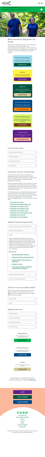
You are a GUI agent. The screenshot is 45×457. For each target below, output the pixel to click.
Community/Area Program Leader (19, 208)
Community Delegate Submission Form (23, 257)
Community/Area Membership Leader (20, 204)
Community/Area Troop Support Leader (21, 212)
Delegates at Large (17, 264)
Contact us (17, 198)
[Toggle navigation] (41, 3)
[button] (39, 3)
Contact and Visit (22, 415)
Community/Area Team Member (19, 217)
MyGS (9, 293)
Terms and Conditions (22, 424)
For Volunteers (8, 7)
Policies (22, 422)
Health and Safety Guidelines (22, 417)
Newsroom (22, 419)
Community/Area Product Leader (19, 206)
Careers (22, 421)
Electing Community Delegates (20, 254)
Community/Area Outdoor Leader (19, 210)
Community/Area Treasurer (17, 215)
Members (3, 7)
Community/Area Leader (17, 202)
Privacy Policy (22, 426)
